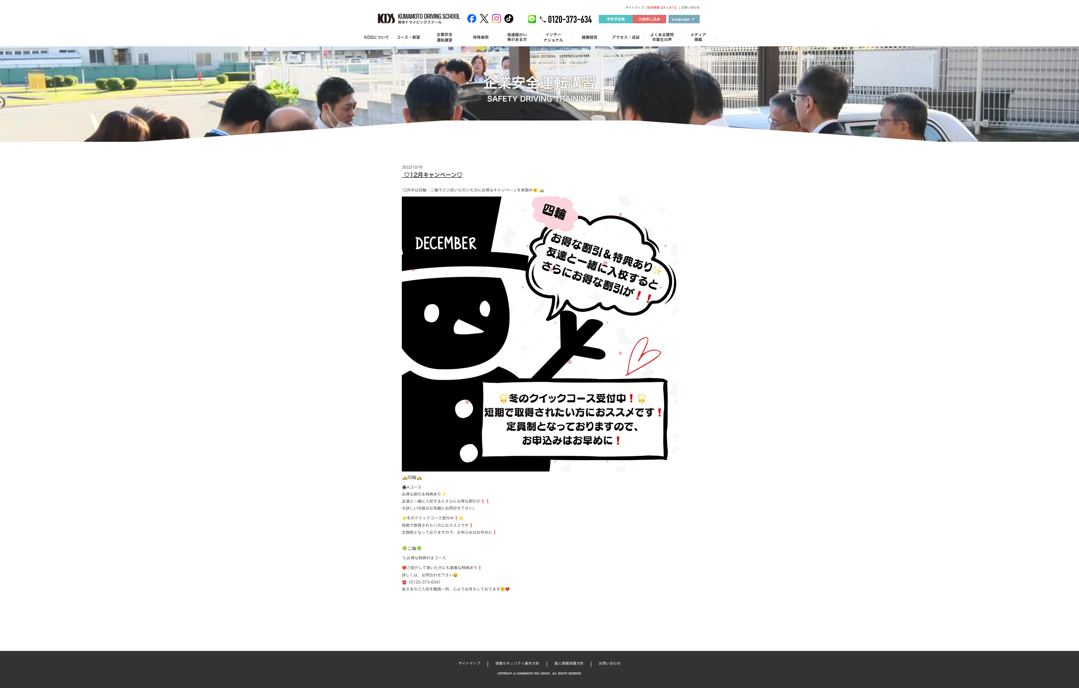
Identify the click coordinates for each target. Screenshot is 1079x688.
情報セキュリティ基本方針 (517, 663)
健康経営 (589, 37)
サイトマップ (634, 8)
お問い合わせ (690, 8)
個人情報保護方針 (569, 663)
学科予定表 (616, 19)
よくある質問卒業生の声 (662, 37)
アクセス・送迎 (626, 37)
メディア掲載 (698, 37)
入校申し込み (649, 19)
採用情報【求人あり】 (662, 8)
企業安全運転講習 (444, 37)
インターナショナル (553, 37)
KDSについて (376, 37)
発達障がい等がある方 (517, 37)
